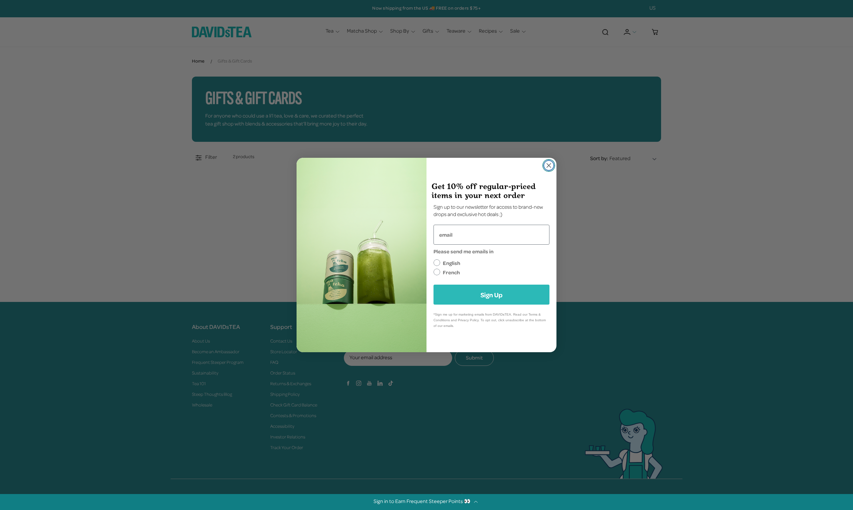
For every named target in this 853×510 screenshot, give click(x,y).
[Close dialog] (549, 165)
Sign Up (491, 294)
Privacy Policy (468, 320)
